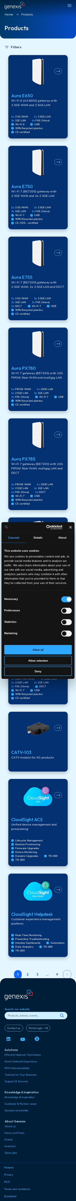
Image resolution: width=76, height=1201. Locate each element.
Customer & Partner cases (21, 1104)
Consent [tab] (13, 537)
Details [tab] (38, 537)
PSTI (7, 1182)
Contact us (13, 1028)
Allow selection (38, 660)
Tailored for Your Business (21, 1075)
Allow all (38, 649)
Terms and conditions (17, 1189)
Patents (9, 1167)
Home (9, 15)
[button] (38, 96)
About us (10, 1126)
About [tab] (62, 537)
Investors (10, 1146)
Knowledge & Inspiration (19, 1097)
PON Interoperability (17, 1068)
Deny (38, 671)
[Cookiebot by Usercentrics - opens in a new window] (47, 527)
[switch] (66, 611)
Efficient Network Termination (23, 1055)
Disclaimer (10, 1196)
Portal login (36, 1028)
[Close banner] (70, 527)
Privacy (8, 1175)
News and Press (15, 1133)
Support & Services (16, 1081)
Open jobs (11, 1153)
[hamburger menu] (69, 5)
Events (9, 1139)
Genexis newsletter (17, 1110)
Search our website (17, 1009)
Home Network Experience (21, 1061)
